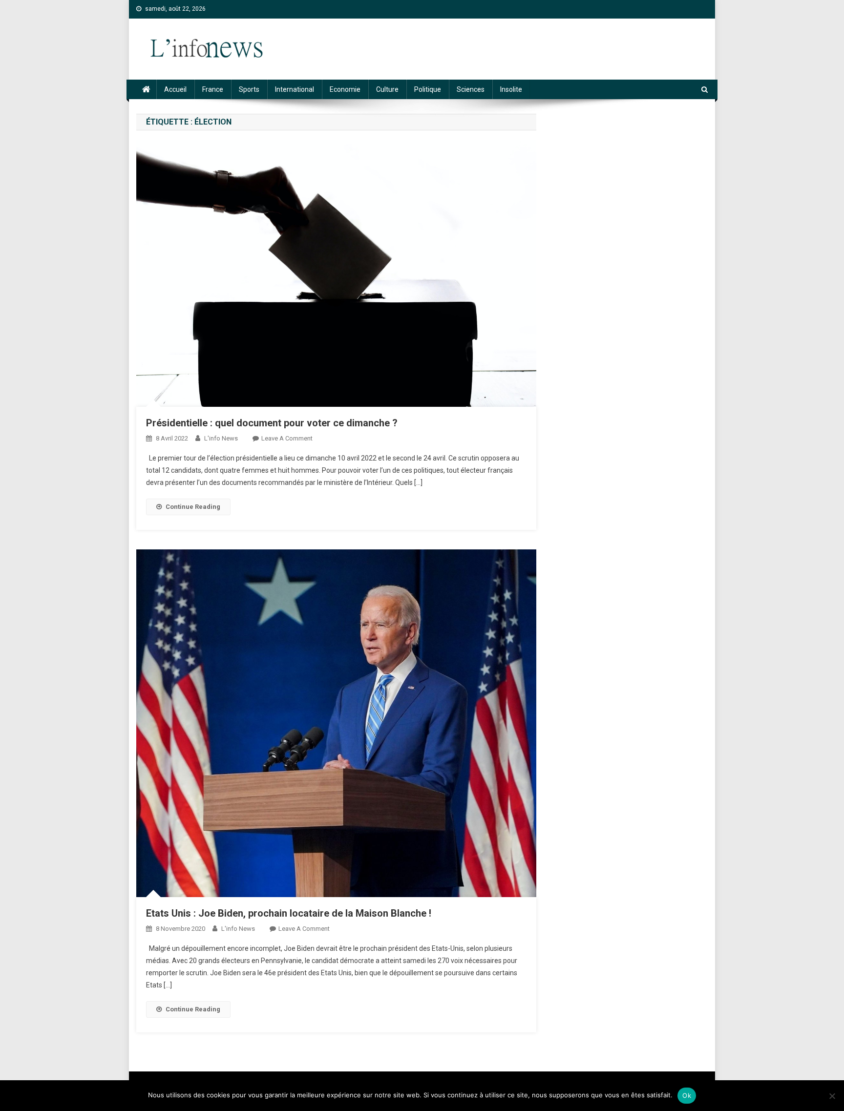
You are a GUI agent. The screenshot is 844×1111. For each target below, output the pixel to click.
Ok (686, 1095)
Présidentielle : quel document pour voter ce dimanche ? (272, 423)
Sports (249, 89)
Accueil (175, 89)
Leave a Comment (287, 438)
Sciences (471, 89)
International (294, 89)
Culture (387, 89)
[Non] (832, 1096)
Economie (345, 89)
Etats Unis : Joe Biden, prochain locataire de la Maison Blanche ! (288, 913)
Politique (427, 89)
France (212, 89)
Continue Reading (193, 506)
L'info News (221, 438)
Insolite (511, 89)
